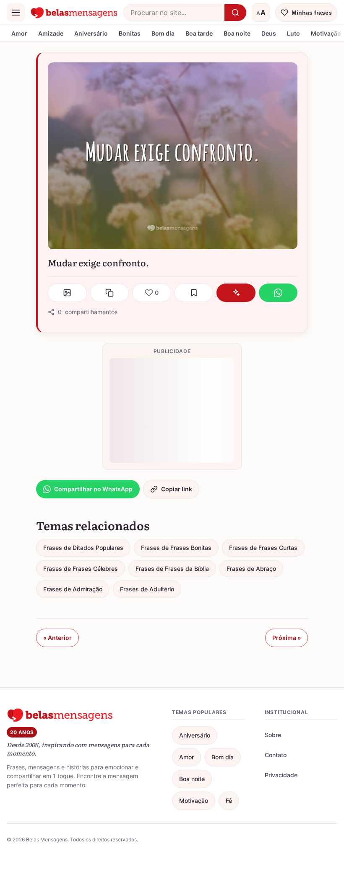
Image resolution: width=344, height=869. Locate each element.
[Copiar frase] (109, 293)
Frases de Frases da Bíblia (172, 568)
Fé (229, 800)
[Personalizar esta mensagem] (235, 293)
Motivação (193, 800)
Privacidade (281, 775)
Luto (293, 33)
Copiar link (176, 489)
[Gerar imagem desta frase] (67, 293)
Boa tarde (199, 33)
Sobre (273, 734)
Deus (268, 33)
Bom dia (163, 33)
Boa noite (237, 33)
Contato (276, 754)
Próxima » (286, 637)
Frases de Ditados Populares (83, 547)
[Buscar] (235, 12)
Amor (19, 33)
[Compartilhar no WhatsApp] (278, 293)
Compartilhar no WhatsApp (93, 489)
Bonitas (130, 33)
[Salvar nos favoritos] (194, 293)
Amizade (50, 33)
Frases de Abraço (251, 568)
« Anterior (57, 637)
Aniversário (91, 33)
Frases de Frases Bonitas (176, 547)
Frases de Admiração (72, 589)
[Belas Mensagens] (74, 12)
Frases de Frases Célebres (80, 568)
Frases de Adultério (147, 589)
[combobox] (174, 12)
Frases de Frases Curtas (263, 547)
